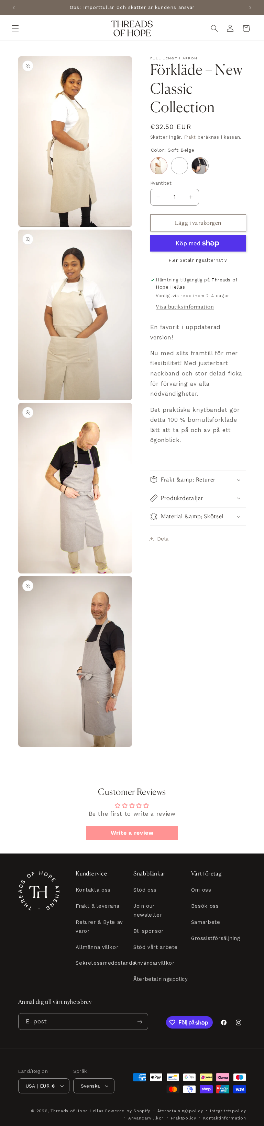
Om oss (201, 890)
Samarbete (205, 922)
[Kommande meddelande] (250, 7)
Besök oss (205, 906)
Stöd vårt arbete (155, 947)
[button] (15, 28)
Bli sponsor (148, 931)
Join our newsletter (147, 910)
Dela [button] (163, 539)
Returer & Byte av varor (99, 926)
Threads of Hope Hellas (77, 1110)
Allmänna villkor (97, 947)
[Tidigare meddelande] (13, 7)
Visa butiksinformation (185, 306)
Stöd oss (145, 890)
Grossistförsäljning (215, 938)
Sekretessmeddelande (105, 963)
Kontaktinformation (224, 1118)
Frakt (190, 137)
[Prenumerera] (139, 1021)
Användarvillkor (153, 963)
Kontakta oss (93, 890)
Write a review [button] (132, 832)
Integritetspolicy (228, 1110)
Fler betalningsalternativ (198, 260)
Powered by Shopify (127, 1110)
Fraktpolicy (183, 1118)
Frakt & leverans (97, 906)
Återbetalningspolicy (160, 979)
